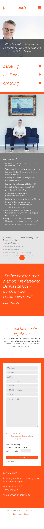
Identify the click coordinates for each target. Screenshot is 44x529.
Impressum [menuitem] (30, 510)
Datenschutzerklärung (19, 436)
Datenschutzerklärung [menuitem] (21, 514)
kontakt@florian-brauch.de (16, 494)
